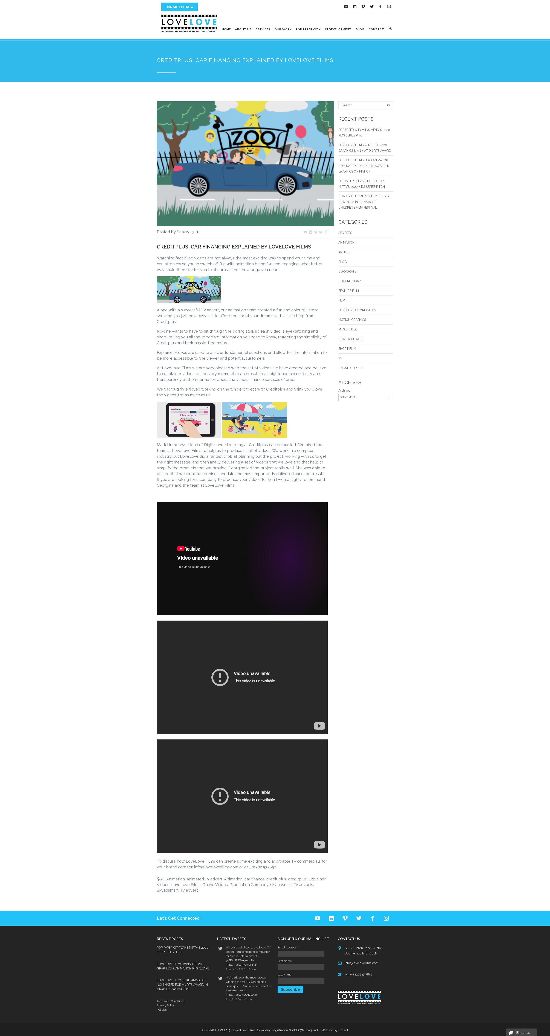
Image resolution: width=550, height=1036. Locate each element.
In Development (338, 29)
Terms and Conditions (170, 1001)
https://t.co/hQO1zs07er (242, 994)
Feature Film (348, 290)
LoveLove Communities (357, 310)
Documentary (349, 281)
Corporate (347, 271)
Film (341, 300)
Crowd (343, 1030)
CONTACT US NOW (179, 7)
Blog (360, 29)
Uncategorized (351, 368)
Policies (162, 1009)
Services (263, 29)
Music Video (348, 329)
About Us (243, 29)
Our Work (283, 29)
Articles (345, 252)
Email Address (288, 947)
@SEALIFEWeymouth (240, 960)
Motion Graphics (352, 319)
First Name (285, 961)
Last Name (284, 974)
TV (340, 358)
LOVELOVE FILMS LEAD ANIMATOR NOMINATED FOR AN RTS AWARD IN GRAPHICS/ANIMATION (363, 166)
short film (347, 348)
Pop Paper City (308, 29)
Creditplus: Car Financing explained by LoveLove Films (234, 247)
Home (226, 29)
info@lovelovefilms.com (362, 963)
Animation (346, 242)
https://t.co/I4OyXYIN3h (242, 964)
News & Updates (351, 339)
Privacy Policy (166, 1005)
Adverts (345, 233)
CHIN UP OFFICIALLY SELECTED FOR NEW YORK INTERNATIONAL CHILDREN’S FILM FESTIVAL (364, 202)
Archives (344, 390)
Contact (376, 29)
